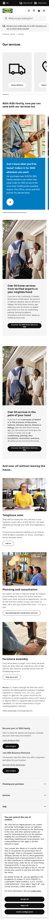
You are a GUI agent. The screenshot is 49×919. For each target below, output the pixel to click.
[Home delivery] (17, 72)
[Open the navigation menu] (43, 10)
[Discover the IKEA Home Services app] (24, 249)
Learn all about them (11, 740)
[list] (24, 72)
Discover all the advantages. (14, 765)
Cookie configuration (24, 912)
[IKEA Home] (8, 11)
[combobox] (24, 18)
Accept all (25, 899)
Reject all (24, 905)
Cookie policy (35, 891)
